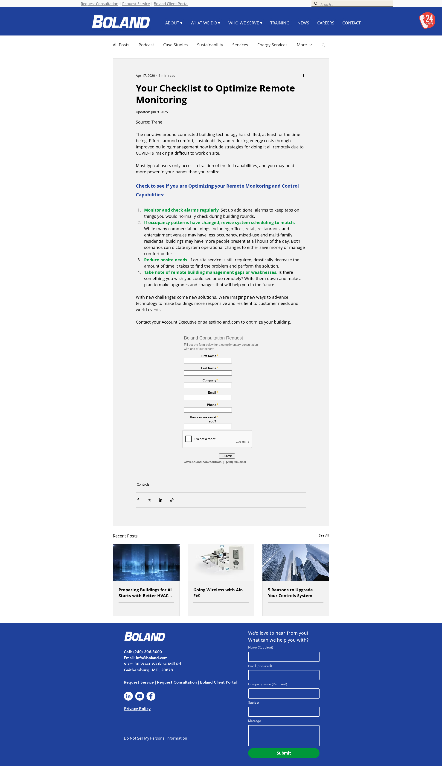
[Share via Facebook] (138, 500)
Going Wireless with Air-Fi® (218, 593)
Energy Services (272, 44)
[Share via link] (172, 500)
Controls (143, 484)
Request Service (136, 3)
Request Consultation (99, 3)
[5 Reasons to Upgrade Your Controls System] (295, 562)
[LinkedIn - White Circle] (128, 696)
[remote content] (221, 400)
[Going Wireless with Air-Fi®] (221, 562)
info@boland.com (152, 657)
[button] (323, 45)
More (302, 44)
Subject (253, 702)
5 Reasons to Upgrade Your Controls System (290, 593)
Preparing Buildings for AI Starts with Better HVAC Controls (145, 593)
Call (127, 651)
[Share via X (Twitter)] (149, 500)
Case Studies (175, 44)
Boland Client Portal (171, 3)
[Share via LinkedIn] (160, 500)
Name (260, 647)
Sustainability (210, 44)
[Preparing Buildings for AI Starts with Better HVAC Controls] (146, 562)
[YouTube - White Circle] (139, 696)
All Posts (121, 44)
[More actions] (303, 75)
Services (240, 44)
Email (260, 666)
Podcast (146, 44)
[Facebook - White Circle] (150, 696)
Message (254, 721)
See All (324, 535)
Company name (267, 684)
